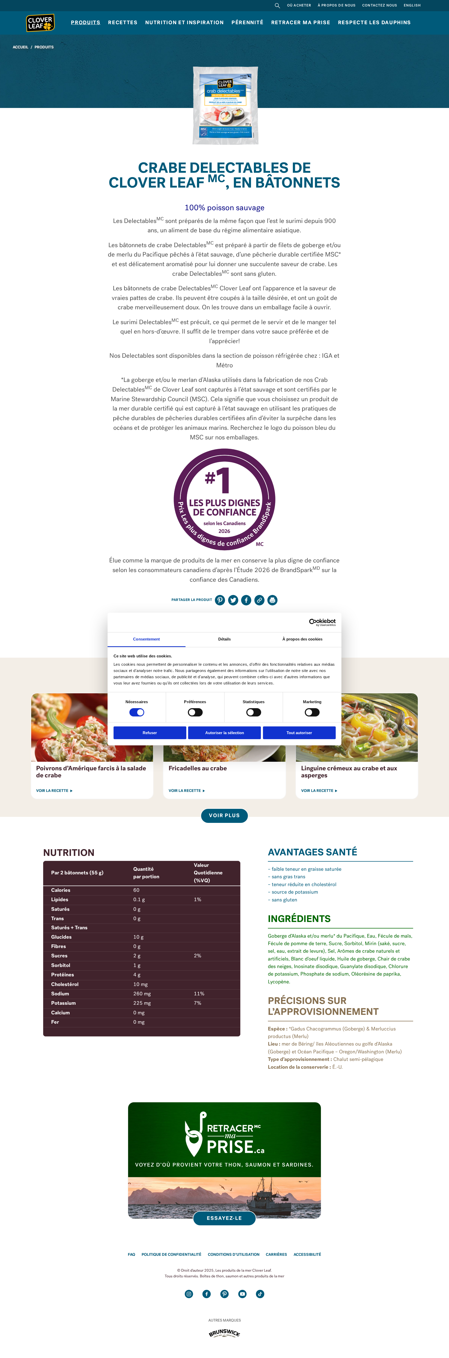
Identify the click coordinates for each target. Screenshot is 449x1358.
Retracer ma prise (301, 22)
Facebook (206, 1294)
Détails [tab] (224, 639)
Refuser (150, 733)
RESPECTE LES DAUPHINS (374, 22)
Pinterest (224, 1294)
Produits (85, 22)
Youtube (242, 1294)
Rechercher (277, 5)
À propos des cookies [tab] (302, 639)
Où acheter (299, 5)
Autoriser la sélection (224, 733)
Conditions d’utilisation (234, 1255)
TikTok (260, 1294)
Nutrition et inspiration (184, 22)
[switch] (195, 712)
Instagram (189, 1294)
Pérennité (247, 22)
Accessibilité (307, 1255)
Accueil (20, 47)
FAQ (131, 1255)
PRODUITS (44, 47)
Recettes (122, 22)
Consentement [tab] (146, 639)
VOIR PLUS (224, 815)
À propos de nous (337, 5)
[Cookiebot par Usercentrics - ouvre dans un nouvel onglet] (313, 622)
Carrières (276, 1255)
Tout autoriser (299, 733)
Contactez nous (379, 5)
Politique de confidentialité (171, 1255)
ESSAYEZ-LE (224, 1218)
